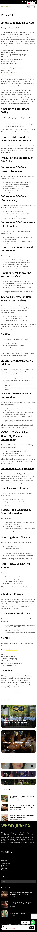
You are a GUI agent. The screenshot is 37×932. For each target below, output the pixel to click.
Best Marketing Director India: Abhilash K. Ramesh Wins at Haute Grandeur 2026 (16, 721)
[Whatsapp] (33, 922)
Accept (31, 927)
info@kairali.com (11, 72)
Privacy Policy (4, 860)
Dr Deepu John (13, 800)
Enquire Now (4, 870)
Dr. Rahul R (5, 750)
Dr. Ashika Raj (6, 725)
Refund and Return (5, 865)
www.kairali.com (12, 63)
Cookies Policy (5, 862)
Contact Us (4, 868)
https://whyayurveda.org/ (9, 41)
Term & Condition (5, 863)
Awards (4, 717)
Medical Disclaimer (6, 866)
